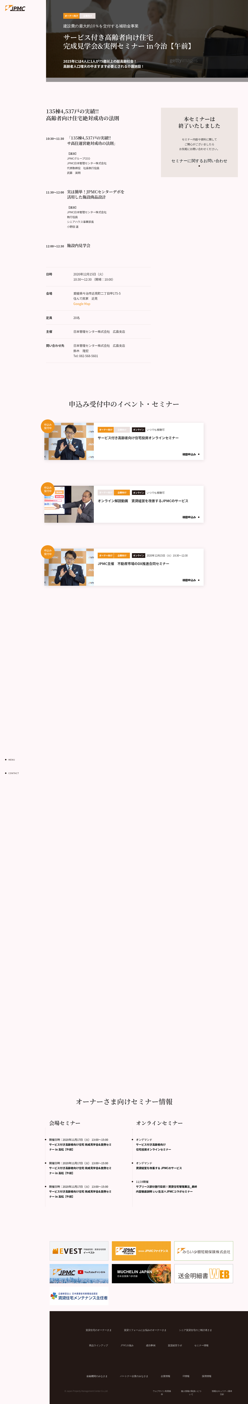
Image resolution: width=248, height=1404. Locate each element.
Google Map (81, 303)
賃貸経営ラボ (175, 1345)
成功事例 (150, 1345)
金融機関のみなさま (97, 1376)
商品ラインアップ (98, 1345)
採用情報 (206, 1376)
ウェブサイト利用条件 (162, 1392)
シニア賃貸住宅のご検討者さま (195, 1330)
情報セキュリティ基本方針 (222, 1392)
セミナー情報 (201, 1345)
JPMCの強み (127, 1345)
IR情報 (186, 1376)
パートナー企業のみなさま (134, 1376)
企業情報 (165, 1376)
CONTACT (13, 773)
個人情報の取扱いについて (191, 1392)
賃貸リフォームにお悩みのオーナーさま (145, 1330)
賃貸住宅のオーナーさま (99, 1330)
